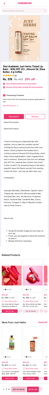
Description (14, 116)
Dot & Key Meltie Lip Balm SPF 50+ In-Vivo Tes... (32, 305)
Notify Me (32, 389)
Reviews (35, 116)
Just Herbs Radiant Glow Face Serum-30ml (32, 373)
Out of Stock (18, 389)
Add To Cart (9, 311)
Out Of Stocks (31, 311)
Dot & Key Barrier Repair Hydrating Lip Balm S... (10, 305)
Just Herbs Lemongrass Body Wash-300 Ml (10, 373)
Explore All (42, 322)
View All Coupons (9, 105)
